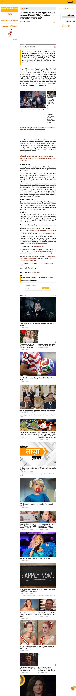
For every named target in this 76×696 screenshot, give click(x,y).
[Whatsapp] (32, 269)
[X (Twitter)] (54, 30)
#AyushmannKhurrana (46, 251)
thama (23, 277)
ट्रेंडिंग (10, 14)
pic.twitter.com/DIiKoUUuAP (28, 260)
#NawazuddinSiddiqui (30, 258)
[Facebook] (54, 26)
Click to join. (36, 272)
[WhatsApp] (54, 33)
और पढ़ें (15, 39)
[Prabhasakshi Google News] (55, 47)
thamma (28, 277)
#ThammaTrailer (35, 230)
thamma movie (36, 277)
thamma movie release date (29, 280)
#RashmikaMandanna (26, 253)
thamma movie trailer (47, 277)
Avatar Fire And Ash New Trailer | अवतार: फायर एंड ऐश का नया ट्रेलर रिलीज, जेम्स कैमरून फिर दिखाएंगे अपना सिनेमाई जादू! (38, 158)
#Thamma (28, 243)
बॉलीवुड (26, 8)
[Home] (22, 8)
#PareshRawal (52, 256)
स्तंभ (66, 8)
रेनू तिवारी (22, 47)
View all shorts (70, 21)
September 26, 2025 (50, 233)
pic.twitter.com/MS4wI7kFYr (48, 230)
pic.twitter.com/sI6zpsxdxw (39, 243)
